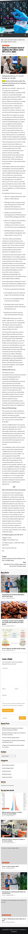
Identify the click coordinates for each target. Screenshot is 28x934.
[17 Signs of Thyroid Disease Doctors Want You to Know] (14, 908)
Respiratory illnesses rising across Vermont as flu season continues (14, 733)
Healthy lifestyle (6, 771)
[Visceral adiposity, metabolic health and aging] (14, 638)
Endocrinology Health (8, 768)
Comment (5, 668)
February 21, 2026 (10, 650)
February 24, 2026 (10, 598)
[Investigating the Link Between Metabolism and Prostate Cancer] (14, 584)
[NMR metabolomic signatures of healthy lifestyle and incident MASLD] (14, 801)
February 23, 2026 (10, 626)
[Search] (25, 35)
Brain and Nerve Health (8, 765)
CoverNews (22, 929)
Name (4, 688)
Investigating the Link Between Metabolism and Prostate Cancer (13, 595)
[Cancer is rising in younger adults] (14, 855)
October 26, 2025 (11, 54)
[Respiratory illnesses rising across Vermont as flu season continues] (14, 828)
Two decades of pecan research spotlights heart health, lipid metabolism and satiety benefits (13, 622)
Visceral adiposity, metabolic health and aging (13, 648)
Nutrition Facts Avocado (7, 785)
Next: (15, 564)
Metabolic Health (6, 45)
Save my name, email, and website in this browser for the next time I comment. (13, 704)
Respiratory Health (7, 777)
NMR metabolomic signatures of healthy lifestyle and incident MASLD (12, 729)
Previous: (13, 558)
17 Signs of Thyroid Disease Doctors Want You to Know (13, 746)
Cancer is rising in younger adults (10, 737)
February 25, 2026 (10, 815)
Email (17, 688)
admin (4, 54)
